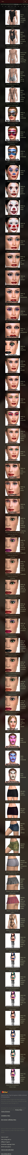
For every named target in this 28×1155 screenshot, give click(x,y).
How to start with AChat (7, 1149)
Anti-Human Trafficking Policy (8, 1119)
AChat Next (16, 4)
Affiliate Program (5, 1142)
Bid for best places (6, 1146)
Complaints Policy (5, 1115)
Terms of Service (5, 1111)
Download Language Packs (8, 1144)
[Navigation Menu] (25, 1)
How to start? (4, 1137)
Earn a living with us (6, 1139)
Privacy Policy (18, 1109)
